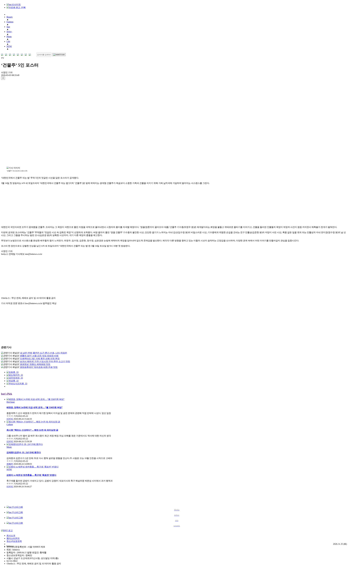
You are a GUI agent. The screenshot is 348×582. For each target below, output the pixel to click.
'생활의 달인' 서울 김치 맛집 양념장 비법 (39, 356)
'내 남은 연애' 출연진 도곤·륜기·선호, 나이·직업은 (43, 353)
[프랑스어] (18, 54)
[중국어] (14, 54)
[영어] (6, 54)
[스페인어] (22, 54)
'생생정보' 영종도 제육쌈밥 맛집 (35, 364)
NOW (9, 46)
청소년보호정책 (14, 541)
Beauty (10, 17)
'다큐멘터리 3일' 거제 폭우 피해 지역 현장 (40, 358)
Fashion (10, 22)
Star (8, 27)
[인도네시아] (30, 54)
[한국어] (2, 54)
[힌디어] (26, 54)
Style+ (9, 31)
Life (8, 41)
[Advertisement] (12, 123)
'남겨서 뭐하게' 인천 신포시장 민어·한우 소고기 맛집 (45, 361)
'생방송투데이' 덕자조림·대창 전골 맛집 (39, 367)
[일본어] (10, 54)
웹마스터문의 (13, 538)
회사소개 (11, 535)
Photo (9, 36)
